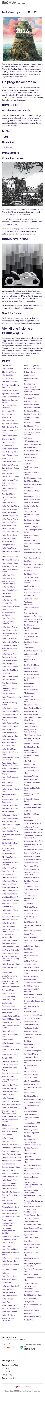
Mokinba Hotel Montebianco (7, 1224)
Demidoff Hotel (30, 1153)
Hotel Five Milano (8, 618)
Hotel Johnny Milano (31, 365)
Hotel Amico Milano (31, 523)
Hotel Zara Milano (9, 512)
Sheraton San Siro (9, 439)
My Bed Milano (29, 1234)
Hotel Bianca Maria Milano (9, 719)
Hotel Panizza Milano (10, 818)
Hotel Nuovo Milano (9, 639)
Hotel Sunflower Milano (11, 606)
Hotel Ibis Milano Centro (11, 1286)
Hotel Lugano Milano (10, 910)
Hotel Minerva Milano (10, 557)
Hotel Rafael (28, 561)
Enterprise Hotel (8, 545)
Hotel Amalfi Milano (31, 776)
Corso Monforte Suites (33, 429)
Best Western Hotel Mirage (31, 638)
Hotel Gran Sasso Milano (33, 564)
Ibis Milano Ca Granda (10, 950)
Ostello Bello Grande (10, 465)
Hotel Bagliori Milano (31, 411)
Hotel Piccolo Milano (31, 814)
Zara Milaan (28, 1241)
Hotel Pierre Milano (9, 871)
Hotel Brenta (28, 817)
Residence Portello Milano (31, 1178)
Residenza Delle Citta (10, 532)
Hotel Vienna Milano (9, 733)
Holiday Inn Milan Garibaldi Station (30, 731)
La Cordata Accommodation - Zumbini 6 (9, 1231)
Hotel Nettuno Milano (10, 736)
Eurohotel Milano (8, 445)
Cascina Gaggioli (8, 1292)
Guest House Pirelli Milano (9, 1069)
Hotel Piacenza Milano (10, 723)
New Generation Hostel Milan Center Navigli (33, 620)
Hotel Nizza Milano (31, 668)
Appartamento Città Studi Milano (31, 990)
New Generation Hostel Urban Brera (33, 719)
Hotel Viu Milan (7, 458)
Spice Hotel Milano (9, 411)
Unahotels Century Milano (9, 703)
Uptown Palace (8, 365)
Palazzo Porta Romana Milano (11, 1196)
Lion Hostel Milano (31, 599)
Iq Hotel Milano (8, 603)
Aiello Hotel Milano (31, 671)
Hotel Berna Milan (30, 1126)
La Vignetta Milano (31, 1057)
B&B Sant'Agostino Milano (31, 918)
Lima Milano (6, 1046)
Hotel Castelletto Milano (33, 1206)
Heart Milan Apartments (33, 651)
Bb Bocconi (6, 597)
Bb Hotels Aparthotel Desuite (32, 757)
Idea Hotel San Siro (31, 586)
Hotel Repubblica (8, 926)
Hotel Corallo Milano (10, 726)
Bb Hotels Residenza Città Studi (32, 739)
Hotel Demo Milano (9, 535)
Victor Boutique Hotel (32, 558)
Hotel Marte (28, 949)
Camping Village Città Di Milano (11, 1081)
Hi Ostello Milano (8, 541)
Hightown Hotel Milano (32, 931)
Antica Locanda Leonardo (8, 1319)
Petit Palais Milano (31, 1074)
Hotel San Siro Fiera (10, 831)
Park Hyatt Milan (8, 1006)
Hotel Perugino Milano (10, 506)
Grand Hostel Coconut (10, 1192)
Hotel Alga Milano (8, 575)
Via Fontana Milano (9, 1270)
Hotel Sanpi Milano (9, 525)
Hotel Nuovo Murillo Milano (31, 1259)
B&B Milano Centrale (10, 808)
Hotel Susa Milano (30, 574)
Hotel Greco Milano (9, 993)
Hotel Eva (27, 1041)
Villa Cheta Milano (30, 907)
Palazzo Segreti (30, 1012)
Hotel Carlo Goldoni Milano (31, 643)
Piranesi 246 (7, 973)
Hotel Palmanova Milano (11, 1154)
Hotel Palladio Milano (10, 590)
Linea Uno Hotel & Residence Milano (9, 1184)
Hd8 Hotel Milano (8, 680)
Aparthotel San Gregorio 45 (33, 941)
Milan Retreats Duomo (32, 967)
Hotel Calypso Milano (32, 499)
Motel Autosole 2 (30, 1093)
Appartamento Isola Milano (31, 1107)
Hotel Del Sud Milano (10, 670)
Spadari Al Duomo (30, 1078)
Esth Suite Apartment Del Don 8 (32, 433)
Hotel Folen (6, 1302)
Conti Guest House (31, 1221)
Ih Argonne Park (30, 511)
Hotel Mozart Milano (10, 390)
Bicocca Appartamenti (32, 1102)
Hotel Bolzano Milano (10, 630)
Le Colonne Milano (31, 964)
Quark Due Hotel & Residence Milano (9, 1112)
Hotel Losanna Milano (10, 953)
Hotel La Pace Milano (32, 768)
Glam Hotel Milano (9, 372)
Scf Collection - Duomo (33, 1165)
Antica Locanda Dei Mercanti (31, 655)
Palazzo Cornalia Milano (11, 1073)
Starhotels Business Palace (10, 401)
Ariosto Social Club (9, 1210)
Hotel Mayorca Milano (10, 566)
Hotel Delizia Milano (31, 404)
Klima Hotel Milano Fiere (11, 462)
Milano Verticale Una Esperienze (10, 801)
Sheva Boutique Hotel (32, 824)
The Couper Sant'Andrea (28, 603)
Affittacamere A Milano (33, 983)
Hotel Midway (7, 1138)
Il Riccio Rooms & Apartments (30, 1287)
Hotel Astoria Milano (10, 1055)
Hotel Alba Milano (8, 1141)
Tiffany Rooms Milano (32, 1215)
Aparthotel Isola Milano (32, 444)
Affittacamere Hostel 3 (32, 567)
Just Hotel (27, 811)
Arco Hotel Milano (30, 633)
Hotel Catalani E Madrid (32, 451)
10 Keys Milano (29, 372)
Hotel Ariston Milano (10, 563)
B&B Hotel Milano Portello (8, 484)
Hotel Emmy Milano (9, 1213)
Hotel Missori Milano (31, 711)
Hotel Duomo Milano (10, 708)
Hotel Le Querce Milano (33, 549)
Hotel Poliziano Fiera (32, 496)
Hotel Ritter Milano (9, 420)
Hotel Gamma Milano (10, 891)
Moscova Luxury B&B (32, 1123)
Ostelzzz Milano (8, 907)
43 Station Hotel (8, 746)
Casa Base (28, 461)
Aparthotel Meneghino (32, 1051)
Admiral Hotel (7, 786)
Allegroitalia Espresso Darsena (32, 536)
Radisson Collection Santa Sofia (31, 873)
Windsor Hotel (29, 596)
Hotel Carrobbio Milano (11, 1043)
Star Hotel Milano (8, 442)
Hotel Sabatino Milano (32, 747)
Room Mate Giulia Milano (11, 1236)
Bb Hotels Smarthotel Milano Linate (10, 844)
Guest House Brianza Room (32, 545)
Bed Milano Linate (30, 401)
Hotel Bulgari (28, 686)
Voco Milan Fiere (8, 1000)
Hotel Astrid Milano (31, 979)
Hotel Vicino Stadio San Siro (33, 1306)
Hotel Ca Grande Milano (33, 414)
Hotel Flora (6, 417)
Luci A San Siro (8, 378)
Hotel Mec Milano (9, 742)
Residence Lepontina (10, 1151)
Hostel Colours (29, 384)
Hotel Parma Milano (9, 894)
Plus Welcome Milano (10, 452)
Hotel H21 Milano (8, 1315)
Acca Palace (7, 1013)
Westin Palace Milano (10, 477)
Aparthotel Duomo (31, 863)
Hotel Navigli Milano (31, 1310)
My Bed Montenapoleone (30, 894)
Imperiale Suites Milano (32, 804)
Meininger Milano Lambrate (8, 614)
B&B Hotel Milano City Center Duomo (10, 930)
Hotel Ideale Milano (9, 815)
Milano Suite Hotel (31, 1274)
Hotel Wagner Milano (10, 519)
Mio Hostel (6, 673)
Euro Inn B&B (7, 1058)
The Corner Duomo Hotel (9, 684)
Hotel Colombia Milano (10, 768)
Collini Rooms (7, 609)
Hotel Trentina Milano (10, 1258)
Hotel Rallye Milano (31, 1231)
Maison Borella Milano (10, 1207)
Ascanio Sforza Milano (32, 886)
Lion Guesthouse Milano (33, 1015)
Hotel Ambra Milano (9, 1296)
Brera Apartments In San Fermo (33, 972)
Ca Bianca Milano (8, 854)
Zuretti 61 (27, 464)
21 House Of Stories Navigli (31, 800)
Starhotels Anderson (10, 1061)
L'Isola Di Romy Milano (32, 1018)
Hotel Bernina (7, 840)
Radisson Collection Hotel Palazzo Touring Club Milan (10, 958)
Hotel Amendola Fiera (10, 947)
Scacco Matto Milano (32, 853)
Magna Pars (6, 913)
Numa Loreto (29, 1047)
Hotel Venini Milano (9, 940)
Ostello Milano (29, 1320)
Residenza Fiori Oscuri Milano (32, 1169)
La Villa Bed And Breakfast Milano (30, 1211)
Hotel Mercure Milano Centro (10, 1027)
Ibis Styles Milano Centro (11, 714)
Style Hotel (28, 1157)
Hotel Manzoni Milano (10, 900)
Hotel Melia (28, 571)
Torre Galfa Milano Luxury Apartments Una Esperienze (33, 1184)
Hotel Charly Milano (9, 1305)
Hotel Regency (29, 683)
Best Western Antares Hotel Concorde (10, 977)
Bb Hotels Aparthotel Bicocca (32, 582)
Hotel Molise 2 (7, 1200)
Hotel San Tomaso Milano (31, 882)
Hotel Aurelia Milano (9, 1189)
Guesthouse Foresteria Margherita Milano (33, 837)
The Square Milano (9, 660)
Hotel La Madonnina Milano (10, 1035)
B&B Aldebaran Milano (32, 859)
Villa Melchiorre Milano (32, 735)
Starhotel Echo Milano (10, 987)
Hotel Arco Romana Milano (31, 516)
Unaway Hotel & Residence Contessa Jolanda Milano (32, 389)
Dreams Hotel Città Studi (33, 841)
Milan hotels (9, 2)
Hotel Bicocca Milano (10, 1128)
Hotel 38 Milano (8, 1289)
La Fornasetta (7, 874)
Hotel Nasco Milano (9, 436)
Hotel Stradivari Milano (11, 964)
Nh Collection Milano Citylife (10, 498)
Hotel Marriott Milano (10, 1085)
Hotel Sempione (30, 820)
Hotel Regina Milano (9, 654)
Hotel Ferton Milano (9, 903)
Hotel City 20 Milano (31, 1031)
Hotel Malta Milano (9, 884)
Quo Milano (6, 593)
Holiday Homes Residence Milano (30, 751)
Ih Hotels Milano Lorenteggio (8, 936)
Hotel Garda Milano (9, 538)
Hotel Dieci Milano (9, 782)
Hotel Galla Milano (30, 779)
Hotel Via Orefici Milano (33, 1174)
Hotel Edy (27, 1136)
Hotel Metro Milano (9, 578)
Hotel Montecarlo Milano (11, 711)
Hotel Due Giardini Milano (11, 1116)
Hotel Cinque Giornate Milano (10, 1050)
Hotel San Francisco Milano (10, 778)
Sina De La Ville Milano (10, 916)
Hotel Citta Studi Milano (33, 1295)
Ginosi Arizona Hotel (10, 1092)
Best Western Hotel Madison (9, 634)
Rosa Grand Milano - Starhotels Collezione (10, 764)
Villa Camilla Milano (31, 705)
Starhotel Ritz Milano (10, 920)
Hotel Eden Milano (31, 448)
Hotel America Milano (10, 1204)
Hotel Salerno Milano (10, 1249)
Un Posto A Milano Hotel (33, 832)
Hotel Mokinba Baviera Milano (32, 1061)
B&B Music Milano (9, 943)
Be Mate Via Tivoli (30, 961)
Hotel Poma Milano (9, 1131)
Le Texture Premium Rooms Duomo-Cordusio (33, 828)
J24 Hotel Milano (8, 375)
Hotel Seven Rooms (31, 1084)
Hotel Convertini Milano (33, 994)
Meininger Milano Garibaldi (8, 622)
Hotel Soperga (29, 1044)
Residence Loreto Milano (31, 1067)
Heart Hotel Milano (9, 528)
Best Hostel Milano (31, 1054)
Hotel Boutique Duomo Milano (32, 1197)
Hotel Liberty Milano (31, 1133)
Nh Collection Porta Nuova (31, 418)
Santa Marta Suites (31, 910)
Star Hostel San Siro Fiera (31, 1119)
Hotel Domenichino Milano (9, 431)
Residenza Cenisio (9, 657)
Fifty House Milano (9, 645)
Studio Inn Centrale (31, 613)
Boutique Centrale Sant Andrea (33, 845)
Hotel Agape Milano (9, 881)
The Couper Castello (32, 1028)
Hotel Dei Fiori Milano (10, 600)
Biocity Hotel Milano (31, 503)
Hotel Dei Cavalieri (31, 690)
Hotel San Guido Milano (11, 887)
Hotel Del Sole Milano (10, 1101)
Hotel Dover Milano (9, 1108)
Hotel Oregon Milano (31, 426)
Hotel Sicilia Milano (31, 540)
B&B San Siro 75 (30, 998)
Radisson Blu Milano (9, 382)
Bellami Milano (29, 934)
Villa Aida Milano (30, 457)
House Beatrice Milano (32, 708)
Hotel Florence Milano (10, 1144)
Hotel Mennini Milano (10, 1088)
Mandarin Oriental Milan (33, 808)
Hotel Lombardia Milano (11, 397)
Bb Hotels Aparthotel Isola (32, 492)
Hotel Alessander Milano (11, 1104)
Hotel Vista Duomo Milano (31, 957)
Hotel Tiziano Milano (10, 455)
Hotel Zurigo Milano (31, 1129)
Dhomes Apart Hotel (31, 744)
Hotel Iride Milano (30, 764)
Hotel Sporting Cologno (11, 825)
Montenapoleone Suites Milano (33, 1088)
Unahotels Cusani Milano (11, 1148)
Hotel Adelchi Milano (31, 665)
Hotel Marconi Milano (10, 480)
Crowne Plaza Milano (10, 516)
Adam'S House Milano (32, 1081)
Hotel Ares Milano (9, 828)
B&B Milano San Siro (10, 427)
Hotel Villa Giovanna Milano (9, 968)
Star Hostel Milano (31, 1238)
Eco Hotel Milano (8, 494)
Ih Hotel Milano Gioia (10, 1064)
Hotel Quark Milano (31, 1096)
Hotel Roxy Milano (9, 729)
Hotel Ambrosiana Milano (33, 850)
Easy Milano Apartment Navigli (33, 531)
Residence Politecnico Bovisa (10, 1253)
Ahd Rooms (28, 438)
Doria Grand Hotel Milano (11, 1157)
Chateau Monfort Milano (33, 616)
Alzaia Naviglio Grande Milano (32, 1161)
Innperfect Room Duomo (11, 1022)
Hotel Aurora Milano (9, 878)
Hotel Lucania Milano (32, 520)
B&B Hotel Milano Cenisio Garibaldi (8, 582)
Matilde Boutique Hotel (11, 1217)
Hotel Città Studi (30, 1313)
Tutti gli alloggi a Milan (10, 1365)
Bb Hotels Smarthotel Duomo (32, 784)
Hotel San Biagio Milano (33, 484)
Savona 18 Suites (8, 1170)
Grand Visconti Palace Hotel (10, 469)
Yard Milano (28, 1038)
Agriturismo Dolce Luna (11, 393)
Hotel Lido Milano (8, 503)
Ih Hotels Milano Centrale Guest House (32, 1143)
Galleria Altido (29, 952)
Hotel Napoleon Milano (11, 1177)
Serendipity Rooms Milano (31, 899)
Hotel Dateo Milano (9, 627)
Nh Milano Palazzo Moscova (9, 858)
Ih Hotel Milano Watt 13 (32, 577)
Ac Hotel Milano (8, 812)
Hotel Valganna (8, 1098)
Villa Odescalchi (29, 693)
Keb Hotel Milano (8, 694)
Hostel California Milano (11, 1016)
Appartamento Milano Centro (32, 473)
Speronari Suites (8, 1164)
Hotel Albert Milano (9, 1279)
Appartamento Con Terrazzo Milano (31, 1191)
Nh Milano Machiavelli (10, 560)
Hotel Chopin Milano (31, 986)
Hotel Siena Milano (9, 1276)
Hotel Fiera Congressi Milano (32, 629)
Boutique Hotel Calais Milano (10, 1265)
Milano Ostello (7, 1040)
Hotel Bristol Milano (9, 473)
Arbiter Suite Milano (31, 1292)
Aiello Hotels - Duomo (32, 946)
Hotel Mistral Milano (9, 868)
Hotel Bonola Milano (10, 1261)
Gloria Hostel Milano (31, 395)
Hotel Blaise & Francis (10, 1009)
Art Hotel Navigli (8, 414)
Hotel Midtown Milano (32, 408)
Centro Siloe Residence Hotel (33, 700)
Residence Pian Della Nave (32, 789)
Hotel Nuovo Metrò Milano (31, 1254)
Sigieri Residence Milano (33, 1228)
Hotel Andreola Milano (10, 642)
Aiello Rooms (29, 648)
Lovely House (29, 1301)
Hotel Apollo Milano (9, 1312)
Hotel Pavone (29, 625)
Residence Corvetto (31, 869)
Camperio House (30, 1071)
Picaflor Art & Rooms (32, 592)
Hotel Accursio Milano (10, 805)
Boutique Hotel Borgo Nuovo (32, 507)
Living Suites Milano (31, 1218)
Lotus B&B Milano (30, 1114)
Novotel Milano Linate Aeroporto (10, 386)
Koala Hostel (7, 1246)
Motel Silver (6, 1283)
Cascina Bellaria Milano (11, 1167)
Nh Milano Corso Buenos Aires (11, 835)
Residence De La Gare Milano (32, 926)
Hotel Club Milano (8, 1095)
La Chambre (28, 904)
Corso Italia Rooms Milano (31, 1248)
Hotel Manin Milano (9, 509)
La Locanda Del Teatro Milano (33, 1279)
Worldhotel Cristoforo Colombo (10, 863)
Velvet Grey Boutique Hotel (32, 679)
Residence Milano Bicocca (9, 795)
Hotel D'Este (28, 696)
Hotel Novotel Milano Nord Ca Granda (10, 982)
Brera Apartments (31, 454)
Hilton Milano (7, 1135)
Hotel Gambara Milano (32, 1317)
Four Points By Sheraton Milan (33, 1270)
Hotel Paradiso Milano (10, 821)
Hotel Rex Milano (8, 587)
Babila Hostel (7, 1003)
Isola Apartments (30, 1111)
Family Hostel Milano (31, 890)
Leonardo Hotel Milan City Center (10, 759)
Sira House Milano (30, 398)
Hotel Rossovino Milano (33, 478)
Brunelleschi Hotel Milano (31, 379)
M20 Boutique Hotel (31, 441)
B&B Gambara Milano (32, 1244)
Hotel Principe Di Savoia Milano (11, 698)
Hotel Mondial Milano (32, 922)
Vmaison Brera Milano (32, 878)
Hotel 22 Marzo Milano (11, 1019)
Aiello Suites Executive (32, 1034)
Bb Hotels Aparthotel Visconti (10, 1121)
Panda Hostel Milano (31, 866)
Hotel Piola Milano (9, 1076)
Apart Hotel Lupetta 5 (10, 1308)
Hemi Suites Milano (31, 937)
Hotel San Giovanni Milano (31, 660)
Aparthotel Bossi (30, 1022)
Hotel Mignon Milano (31, 481)
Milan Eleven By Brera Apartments (32, 1265)
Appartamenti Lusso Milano (31, 772)
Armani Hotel (7, 1220)
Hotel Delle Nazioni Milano (9, 490)
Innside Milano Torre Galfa (10, 753)
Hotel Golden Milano (10, 677)
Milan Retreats (29, 761)
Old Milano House (30, 913)
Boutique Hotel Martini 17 (32, 553)
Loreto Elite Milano (31, 726)
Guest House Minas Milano (31, 609)
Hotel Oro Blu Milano (10, 667)
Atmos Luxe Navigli (31, 976)
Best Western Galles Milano (31, 1007)
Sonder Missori (29, 375)
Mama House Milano (31, 1283)
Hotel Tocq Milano (9, 548)
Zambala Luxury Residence (8, 849)
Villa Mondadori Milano (32, 369)
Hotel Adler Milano (9, 739)
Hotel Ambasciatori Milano (9, 649)
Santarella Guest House (33, 589)
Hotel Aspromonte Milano (9, 773)
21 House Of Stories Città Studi (10, 689)
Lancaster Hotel (8, 996)
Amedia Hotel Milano (10, 424)
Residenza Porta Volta (32, 1225)
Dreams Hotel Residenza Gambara (33, 1002)
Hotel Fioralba (7, 1299)
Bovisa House (7, 1243)
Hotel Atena (28, 488)
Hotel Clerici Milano (31, 715)
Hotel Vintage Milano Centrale (31, 794)
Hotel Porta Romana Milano (10, 571)
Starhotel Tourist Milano (11, 1161)
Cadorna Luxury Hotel (32, 526)
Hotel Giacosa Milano (32, 423)
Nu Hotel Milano (8, 990)
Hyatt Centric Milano (10, 449)
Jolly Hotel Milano (30, 1139)
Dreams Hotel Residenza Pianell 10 (33, 1202)
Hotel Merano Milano (32, 856)
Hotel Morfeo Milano (10, 522)
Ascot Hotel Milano (31, 1298)
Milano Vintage (29, 723)
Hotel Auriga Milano (9, 663)
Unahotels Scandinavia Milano (11, 552)
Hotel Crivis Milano (9, 749)
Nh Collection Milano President (10, 406)
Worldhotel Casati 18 (10, 897)
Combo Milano (7, 369)
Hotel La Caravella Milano (31, 1149)
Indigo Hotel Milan (9, 1239)
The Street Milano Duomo (31, 468)
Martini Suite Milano (31, 675)
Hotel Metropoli (8, 1031)
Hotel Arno (6, 1273)
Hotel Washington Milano (33, 1099)
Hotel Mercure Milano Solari (10, 790)
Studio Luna (6, 1125)
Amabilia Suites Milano (32, 1025)
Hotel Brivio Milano (9, 923)
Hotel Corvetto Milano (10, 1173)
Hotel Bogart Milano (9, 1180)
